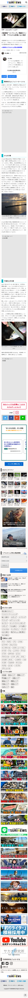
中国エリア (5, 684)
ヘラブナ (17, 665)
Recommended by (20, 548)
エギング (14, 617)
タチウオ (11, 653)
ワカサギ (11, 662)
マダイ (9, 642)
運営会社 (5, 985)
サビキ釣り (5, 635)
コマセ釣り (22, 626)
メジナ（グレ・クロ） (18, 656)
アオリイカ (5, 656)
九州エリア (5, 687)
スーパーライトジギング (17, 623)
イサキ (20, 642)
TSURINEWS (12, 988)
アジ (3, 642)
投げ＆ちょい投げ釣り (18, 632)
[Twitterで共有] (5, 418)
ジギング (5, 626)
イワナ (4, 653)
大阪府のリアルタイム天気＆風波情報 (12, 47)
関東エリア (20, 675)
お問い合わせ (20, 985)
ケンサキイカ (6, 647)
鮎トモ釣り (5, 617)
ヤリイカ (19, 662)
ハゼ (24, 659)
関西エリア (14, 681)
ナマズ (4, 650)
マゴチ (4, 662)
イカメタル (5, 629)
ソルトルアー (12, 76)
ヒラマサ (5, 645)
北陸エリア (15, 678)
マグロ (4, 665)
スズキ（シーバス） (18, 647)
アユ (9, 650)
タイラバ (5, 623)
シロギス (18, 659)
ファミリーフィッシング (9, 614)
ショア (4, 76)
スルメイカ (13, 645)
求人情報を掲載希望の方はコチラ (14, 430)
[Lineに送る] (22, 418)
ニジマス (16, 650)
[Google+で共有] (16, 418)
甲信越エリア (6, 678)
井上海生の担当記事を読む (14, 70)
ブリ (14, 642)
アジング (5, 620)
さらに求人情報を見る (14, 464)
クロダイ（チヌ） (7, 659)
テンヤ (24, 629)
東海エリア (5, 681)
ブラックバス (6, 668)
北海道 (4, 675)
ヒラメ (18, 653)
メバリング (22, 617)
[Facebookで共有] (11, 418)
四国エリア (14, 684)
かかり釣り (5, 632)
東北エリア (11, 675)
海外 (12, 687)
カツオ (10, 665)
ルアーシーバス (14, 620)
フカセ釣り (13, 626)
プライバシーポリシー (12, 985)
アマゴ (23, 650)
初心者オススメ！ (7, 611)
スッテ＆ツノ (15, 629)
